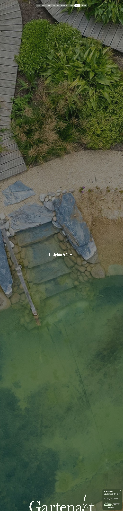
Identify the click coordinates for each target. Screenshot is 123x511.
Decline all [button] (116, 504)
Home (38, 5)
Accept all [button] (107, 504)
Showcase (44, 5)
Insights (77, 5)
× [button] (120, 490)
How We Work (56, 5)
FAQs (49, 5)
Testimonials (64, 5)
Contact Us (83, 5)
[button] (112, 507)
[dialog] (112, 499)
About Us (71, 5)
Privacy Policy (106, 502)
